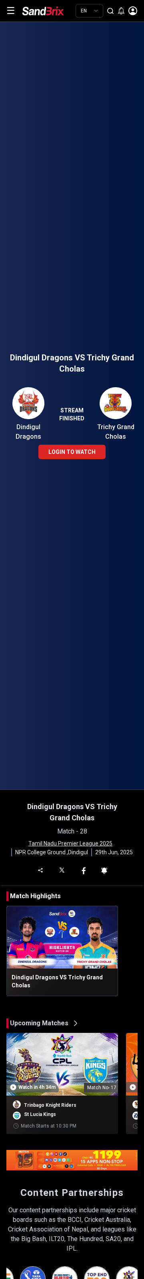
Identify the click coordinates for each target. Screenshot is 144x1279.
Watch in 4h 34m (37, 1087)
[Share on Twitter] (61, 869)
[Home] (49, 11)
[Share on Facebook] (83, 870)
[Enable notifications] (121, 10)
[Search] (110, 11)
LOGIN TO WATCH (72, 452)
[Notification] (104, 870)
